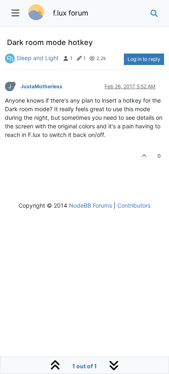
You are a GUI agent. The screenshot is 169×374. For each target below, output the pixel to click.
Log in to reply (144, 59)
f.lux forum (70, 13)
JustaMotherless (41, 86)
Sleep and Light (37, 57)
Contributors (134, 205)
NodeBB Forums (90, 205)
